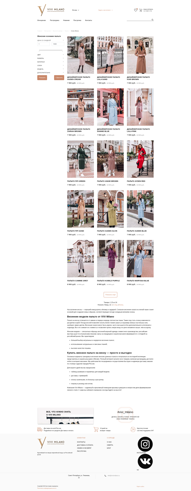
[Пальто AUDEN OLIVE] (110, 209)
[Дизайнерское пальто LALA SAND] (110, 55)
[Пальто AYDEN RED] (140, 159)
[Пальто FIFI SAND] (80, 209)
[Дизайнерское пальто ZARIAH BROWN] (80, 107)
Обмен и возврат (84, 448)
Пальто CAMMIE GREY (77, 281)
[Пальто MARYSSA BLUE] (140, 258)
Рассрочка (77, 20)
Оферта (110, 445)
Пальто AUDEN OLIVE (107, 231)
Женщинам (41, 20)
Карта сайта (140, 486)
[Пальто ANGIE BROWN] (110, 159)
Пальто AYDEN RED (136, 181)
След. (115, 305)
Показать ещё (110, 295)
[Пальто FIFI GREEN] (80, 159)
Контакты (88, 20)
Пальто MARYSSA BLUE (138, 281)
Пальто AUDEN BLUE (137, 231)
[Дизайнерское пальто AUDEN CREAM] (80, 55)
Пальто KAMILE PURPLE (108, 281)
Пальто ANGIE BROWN (107, 181)
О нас (109, 442)
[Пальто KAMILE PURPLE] (110, 258)
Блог (109, 448)
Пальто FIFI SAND (75, 231)
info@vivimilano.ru (114, 475)
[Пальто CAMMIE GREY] (80, 258)
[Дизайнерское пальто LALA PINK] (140, 107)
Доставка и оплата (85, 445)
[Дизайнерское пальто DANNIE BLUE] (110, 107)
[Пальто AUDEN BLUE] (140, 209)
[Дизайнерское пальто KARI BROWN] (140, 55)
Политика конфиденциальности (46, 488)
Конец (121, 305)
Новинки (66, 20)
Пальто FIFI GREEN (76, 181)
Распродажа (54, 20)
